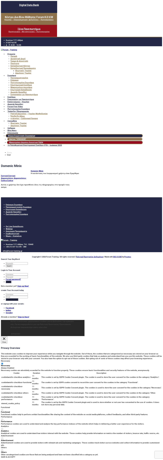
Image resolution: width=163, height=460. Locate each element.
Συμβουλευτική (12, 234)
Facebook (10, 308)
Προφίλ (14, 56)
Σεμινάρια (12, 75)
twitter (8, 310)
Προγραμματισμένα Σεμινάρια (18, 207)
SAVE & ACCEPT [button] (8, 457)
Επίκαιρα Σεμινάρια (14, 205)
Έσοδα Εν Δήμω (18, 116)
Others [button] (4, 447)
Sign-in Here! (23, 317)
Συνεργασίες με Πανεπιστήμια (24, 94)
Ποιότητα (15, 63)
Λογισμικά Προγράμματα (16, 231)
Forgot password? (13, 279)
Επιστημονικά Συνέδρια (21, 85)
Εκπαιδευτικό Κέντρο (20, 66)
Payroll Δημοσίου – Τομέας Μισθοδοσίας (29, 114)
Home (9, 152)
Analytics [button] (5, 426)
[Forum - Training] (9, 50)
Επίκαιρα (14, 80)
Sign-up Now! (23, 286)
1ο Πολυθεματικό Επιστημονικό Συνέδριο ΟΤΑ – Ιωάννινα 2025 (35, 145)
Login (8, 282)
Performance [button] (6, 417)
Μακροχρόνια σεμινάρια (21, 87)
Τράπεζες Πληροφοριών (18, 111)
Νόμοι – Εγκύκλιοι (14, 236)
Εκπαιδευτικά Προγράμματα (23, 68)
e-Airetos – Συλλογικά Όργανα (24, 118)
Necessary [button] (5, 361)
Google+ (9, 313)
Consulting (12, 121)
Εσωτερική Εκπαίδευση (21, 90)
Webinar (9, 229)
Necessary (5, 366)
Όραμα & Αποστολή (19, 61)
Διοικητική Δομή (18, 59)
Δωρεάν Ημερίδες (19, 92)
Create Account (12, 299)
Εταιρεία (11, 54)
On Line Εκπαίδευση (14, 226)
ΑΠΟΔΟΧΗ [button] (15, 334)
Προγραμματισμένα (19, 78)
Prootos (127, 257)
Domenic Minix (37, 171)
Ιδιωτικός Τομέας (23, 71)
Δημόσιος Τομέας (23, 73)
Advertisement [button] (7, 436)
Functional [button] (5, 407)
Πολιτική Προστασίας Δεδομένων (89, 257)
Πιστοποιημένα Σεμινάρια (22, 83)
